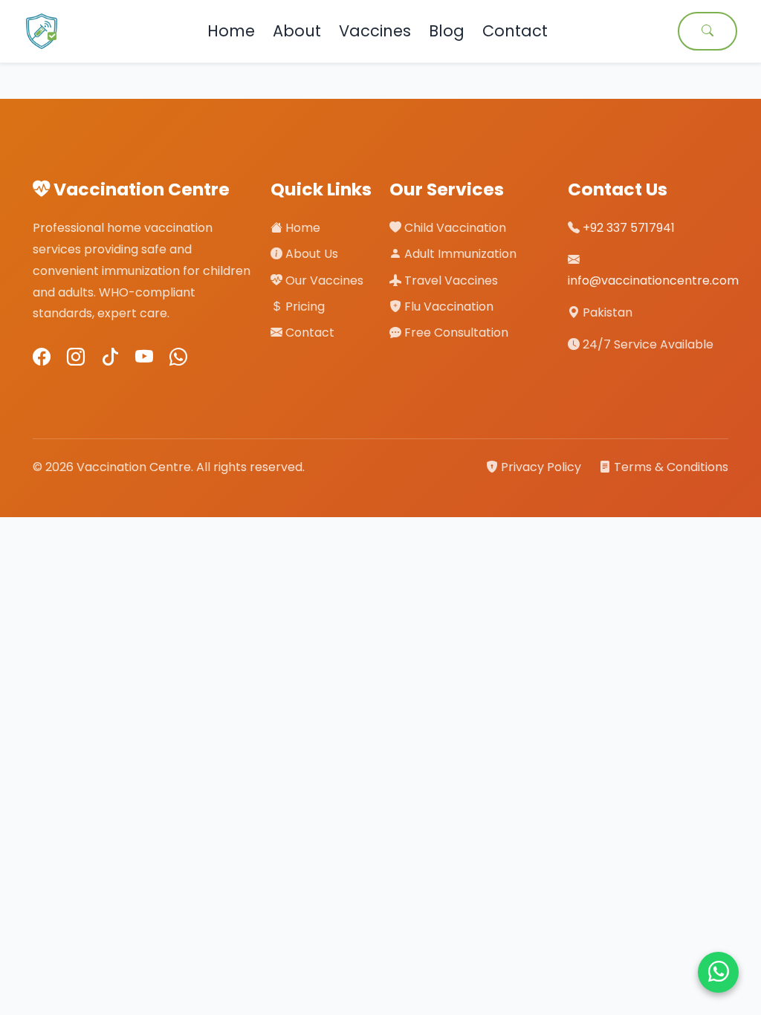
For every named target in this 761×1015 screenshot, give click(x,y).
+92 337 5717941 (629, 227)
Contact (515, 31)
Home (231, 31)
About (297, 31)
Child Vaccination (453, 227)
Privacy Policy (541, 467)
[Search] (707, 31)
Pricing (303, 306)
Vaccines (375, 31)
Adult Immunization (458, 253)
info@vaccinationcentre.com (653, 280)
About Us (310, 253)
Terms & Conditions (669, 467)
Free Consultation (454, 332)
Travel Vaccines (449, 280)
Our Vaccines (322, 280)
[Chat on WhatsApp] (718, 972)
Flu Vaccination (447, 306)
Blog (446, 31)
